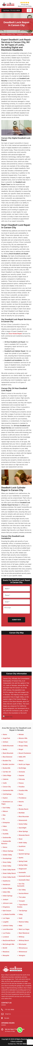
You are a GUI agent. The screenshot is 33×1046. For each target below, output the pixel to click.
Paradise (21, 787)
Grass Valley (7, 862)
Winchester (22, 944)
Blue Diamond (7, 757)
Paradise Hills (23, 790)
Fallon (5, 826)
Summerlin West (24, 880)
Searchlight (22, 828)
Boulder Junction (8, 764)
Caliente (5, 779)
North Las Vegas (24, 764)
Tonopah (22, 901)
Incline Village (7, 888)
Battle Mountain (8, 746)
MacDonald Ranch (9, 940)
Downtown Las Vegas (7, 803)
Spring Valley (23, 865)
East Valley (6, 808)
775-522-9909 (9, 1009)
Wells (20, 925)
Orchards (22, 772)
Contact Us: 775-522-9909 (17, 1044)
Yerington (22, 955)
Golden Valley (7, 855)
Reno (20, 805)
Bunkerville (6, 768)
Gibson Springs (8, 851)
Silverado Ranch (24, 835)
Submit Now (16, 620)
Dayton (5, 798)
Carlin (5, 783)
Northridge (22, 768)
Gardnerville (7, 837)
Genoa (5, 847)
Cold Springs (7, 794)
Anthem (5, 742)
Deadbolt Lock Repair (24, 34)
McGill (5, 948)
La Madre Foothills (9, 914)
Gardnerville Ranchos (6, 842)
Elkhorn (5, 811)
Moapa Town (23, 742)
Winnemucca (23, 948)
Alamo (5, 734)
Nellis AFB (22, 757)
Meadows (6, 952)
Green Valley (7, 866)
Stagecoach (23, 869)
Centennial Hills (8, 790)
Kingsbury (6, 907)
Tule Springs (23, 910)
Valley (21, 914)
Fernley (5, 830)
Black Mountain (8, 753)
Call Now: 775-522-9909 (11, 10)
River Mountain (24, 816)
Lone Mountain (8, 929)
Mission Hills (23, 738)
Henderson (6, 884)
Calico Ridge (7, 775)
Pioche (21, 794)
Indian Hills (6, 892)
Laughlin (6, 922)
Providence (22, 798)
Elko (4, 815)
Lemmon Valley (8, 925)
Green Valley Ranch (9, 873)
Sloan (20, 839)
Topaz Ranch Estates (22, 906)
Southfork (22, 846)
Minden (21, 734)
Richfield (21, 813)
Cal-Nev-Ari (7, 772)
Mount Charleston (25, 753)
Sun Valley (22, 890)
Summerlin (22, 872)
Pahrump (22, 779)
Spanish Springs (24, 854)
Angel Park (6, 738)
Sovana (21, 850)
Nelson (21, 760)
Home (3, 34)
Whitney (21, 937)
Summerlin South (24, 876)
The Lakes (22, 897)
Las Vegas (6, 918)
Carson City (11, 34)
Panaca (21, 783)
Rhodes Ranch (23, 809)
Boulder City (7, 760)
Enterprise (6, 822)
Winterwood (23, 952)
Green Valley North (9, 869)
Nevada (6, 1018)
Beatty (5, 749)
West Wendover (24, 933)
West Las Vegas (24, 929)
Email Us (8, 1014)
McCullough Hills (8, 944)
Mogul (21, 749)
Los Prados (6, 933)
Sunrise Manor (24, 893)
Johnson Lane (7, 903)
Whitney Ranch (24, 940)
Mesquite (6, 955)
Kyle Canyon (7, 910)
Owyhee (21, 775)
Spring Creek (23, 861)
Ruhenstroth (23, 820)
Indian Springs (7, 896)
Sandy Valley (23, 824)
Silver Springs (23, 831)
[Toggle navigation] (29, 10)
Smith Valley (23, 842)
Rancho (21, 802)
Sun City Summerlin (20, 885)
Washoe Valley (24, 922)
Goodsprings (7, 858)
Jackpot (5, 899)
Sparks (21, 857)
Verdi (20, 918)
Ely (4, 819)
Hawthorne (6, 881)
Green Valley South (9, 877)
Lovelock (6, 937)
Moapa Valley (23, 746)
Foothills (5, 834)
